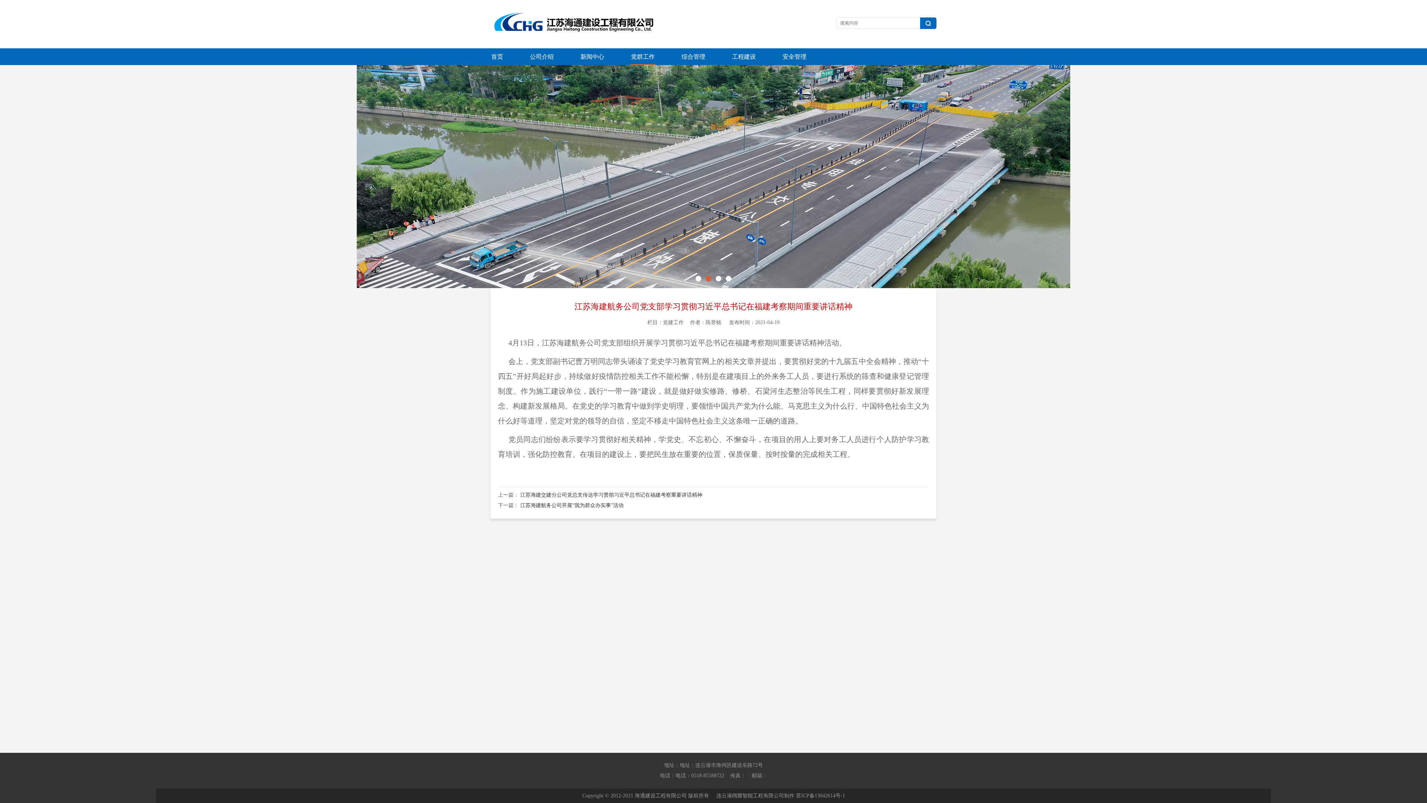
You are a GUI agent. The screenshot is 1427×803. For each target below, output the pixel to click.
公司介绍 (542, 57)
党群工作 (643, 57)
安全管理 (794, 57)
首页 (497, 57)
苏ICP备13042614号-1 (820, 796)
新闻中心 (592, 57)
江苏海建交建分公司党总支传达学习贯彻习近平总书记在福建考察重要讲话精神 (611, 495)
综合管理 (693, 57)
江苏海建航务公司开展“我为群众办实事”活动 (572, 505)
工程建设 (744, 57)
